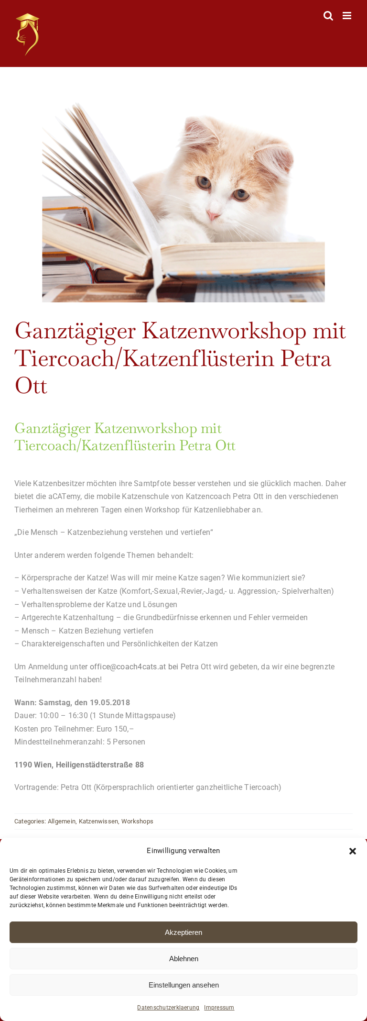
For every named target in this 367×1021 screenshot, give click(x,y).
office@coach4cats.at (128, 666)
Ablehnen (183, 958)
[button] (352, 851)
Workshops (137, 821)
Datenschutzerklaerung (168, 1007)
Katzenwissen (99, 821)
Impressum (219, 1007)
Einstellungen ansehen (184, 985)
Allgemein (62, 821)
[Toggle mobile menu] (348, 16)
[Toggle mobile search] (328, 16)
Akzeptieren (183, 932)
